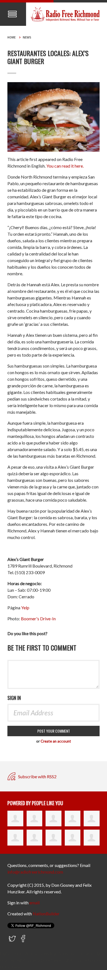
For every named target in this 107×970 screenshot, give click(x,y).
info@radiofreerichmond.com (35, 871)
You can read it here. (65, 165)
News (27, 37)
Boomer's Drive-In (38, 618)
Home (11, 37)
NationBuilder (46, 913)
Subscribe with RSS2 (37, 776)
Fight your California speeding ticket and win (42, 953)
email (34, 902)
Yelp (25, 607)
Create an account (56, 741)
